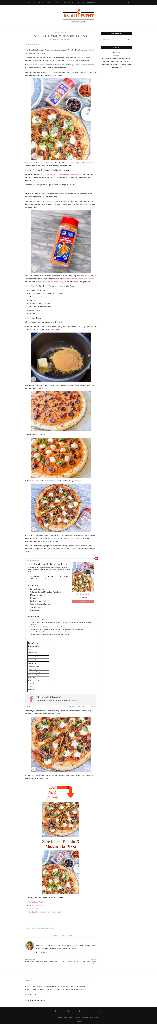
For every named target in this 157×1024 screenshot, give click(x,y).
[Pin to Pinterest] (69, 935)
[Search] (131, 2)
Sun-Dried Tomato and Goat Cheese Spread (45, 912)
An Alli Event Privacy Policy (35, 1000)
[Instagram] (126, 2)
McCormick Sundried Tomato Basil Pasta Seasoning (59, 174)
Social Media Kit (80, 2)
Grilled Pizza (33, 909)
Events (57, 2)
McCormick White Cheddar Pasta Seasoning (79, 279)
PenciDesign (95, 1017)
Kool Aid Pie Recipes (67, 2)
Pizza (28, 928)
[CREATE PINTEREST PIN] (96, 558)
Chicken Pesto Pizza (36, 905)
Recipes (49, 2)
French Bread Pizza (36, 902)
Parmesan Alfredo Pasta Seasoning (50, 282)
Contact (41, 2)
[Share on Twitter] (67, 935)
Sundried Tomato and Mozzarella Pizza (43, 928)
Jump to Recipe (33, 44)
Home (28, 2)
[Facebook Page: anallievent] (32, 699)
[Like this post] (64, 935)
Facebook (76, 700)
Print (83, 601)
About (35, 2)
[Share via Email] (71, 935)
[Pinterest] (128, 2)
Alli (57, 39)
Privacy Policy (91, 2)
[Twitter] (124, 2)
